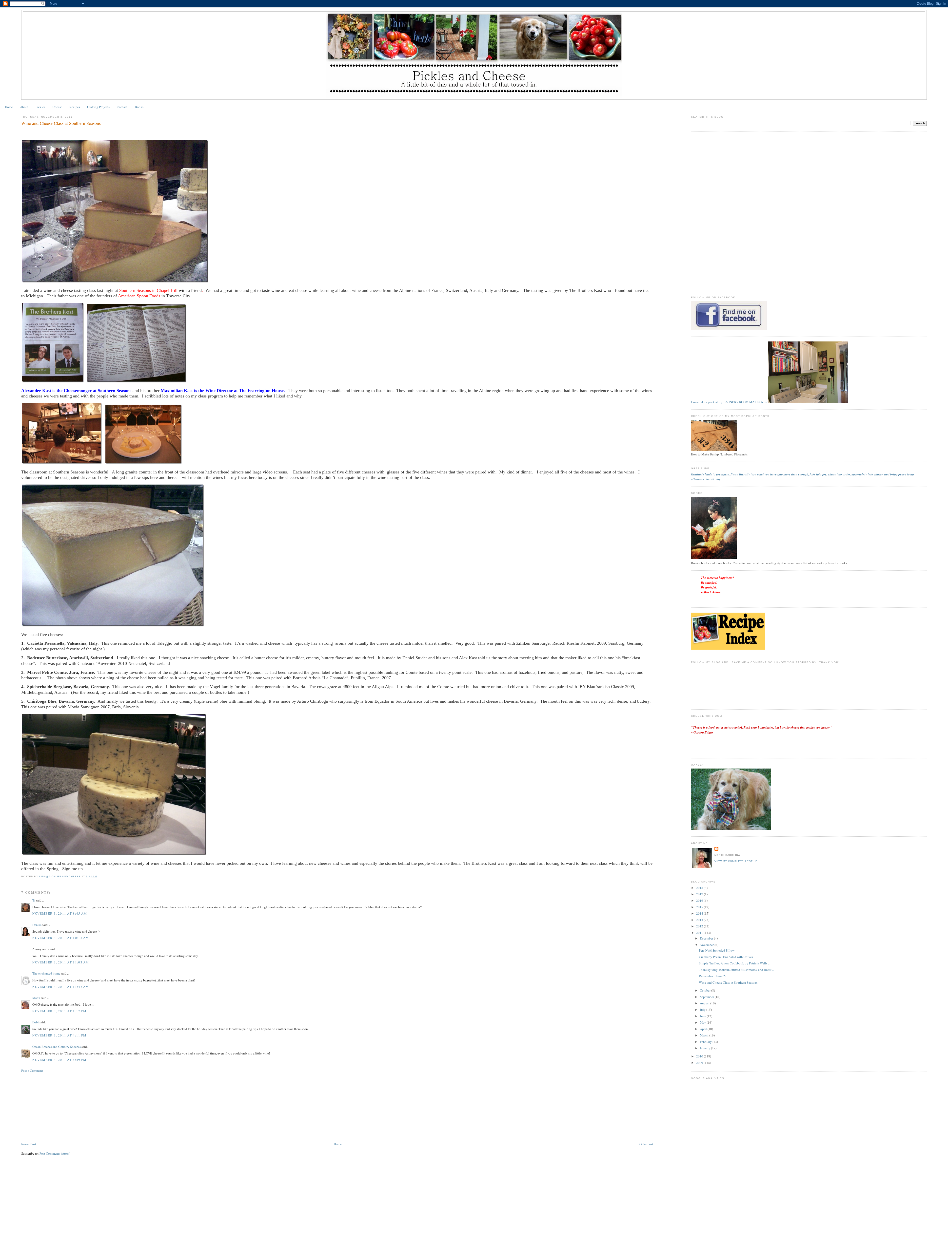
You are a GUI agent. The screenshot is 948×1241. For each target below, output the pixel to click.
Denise (36, 924)
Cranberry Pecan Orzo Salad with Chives (726, 957)
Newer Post (28, 1144)
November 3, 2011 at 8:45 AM (59, 913)
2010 (700, 1056)
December (707, 938)
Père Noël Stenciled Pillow (716, 950)
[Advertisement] (58, 1107)
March (704, 1035)
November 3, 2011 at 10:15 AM (60, 938)
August (705, 1003)
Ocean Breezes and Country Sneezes (56, 1046)
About (24, 107)
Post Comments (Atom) (55, 1153)
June (703, 1016)
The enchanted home (46, 973)
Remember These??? (712, 976)
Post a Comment (32, 1070)
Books (139, 107)
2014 (700, 913)
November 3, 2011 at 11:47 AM (60, 986)
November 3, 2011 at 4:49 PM (59, 1059)
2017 (700, 894)
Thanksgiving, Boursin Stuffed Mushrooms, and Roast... (736, 969)
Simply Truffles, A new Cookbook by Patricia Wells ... (734, 963)
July (703, 1009)
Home (9, 107)
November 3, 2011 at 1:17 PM (59, 1011)
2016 (700, 900)
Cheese (57, 107)
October (705, 990)
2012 (700, 926)
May (703, 1022)
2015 (700, 907)
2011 (700, 932)
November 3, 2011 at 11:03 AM (60, 962)
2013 (700, 920)
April (704, 1029)
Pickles (40, 107)
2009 (700, 1062)
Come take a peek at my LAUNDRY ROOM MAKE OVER (729, 402)
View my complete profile (735, 861)
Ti (33, 900)
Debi (35, 1022)
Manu (36, 998)
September (707, 997)
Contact (122, 107)
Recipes (74, 107)
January (705, 1048)
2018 (700, 887)
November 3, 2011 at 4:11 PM (59, 1035)
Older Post (646, 1144)
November (707, 944)
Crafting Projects (98, 107)
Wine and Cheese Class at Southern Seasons (728, 982)
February (706, 1041)
